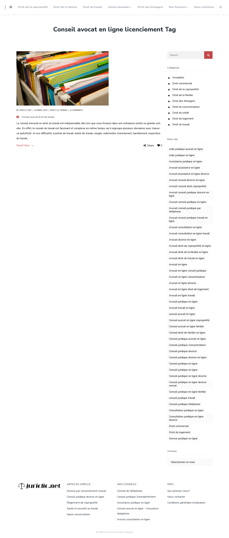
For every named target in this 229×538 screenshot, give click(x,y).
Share (150, 145)
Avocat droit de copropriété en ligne (190, 246)
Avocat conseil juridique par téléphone (185, 209)
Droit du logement (183, 118)
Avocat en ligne (178, 264)
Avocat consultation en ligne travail (189, 233)
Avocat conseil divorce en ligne (187, 180)
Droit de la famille (182, 95)
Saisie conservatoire (78, 514)
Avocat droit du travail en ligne (186, 258)
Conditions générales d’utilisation (186, 503)
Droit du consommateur (186, 107)
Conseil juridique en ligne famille (187, 392)
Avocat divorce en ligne (182, 240)
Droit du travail (59, 110)
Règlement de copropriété (82, 503)
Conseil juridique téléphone (184, 404)
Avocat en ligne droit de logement (189, 289)
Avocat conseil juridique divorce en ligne (189, 194)
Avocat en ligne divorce (182, 283)
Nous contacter (176, 497)
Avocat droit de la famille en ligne (188, 252)
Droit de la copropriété (185, 89)
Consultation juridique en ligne (186, 410)
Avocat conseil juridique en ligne (187, 202)
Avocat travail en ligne (182, 308)
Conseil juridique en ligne (183, 363)
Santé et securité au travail (82, 508)
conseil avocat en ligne (182, 314)
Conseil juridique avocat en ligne (187, 339)
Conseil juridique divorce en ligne (188, 357)
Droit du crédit (180, 113)
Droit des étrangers (183, 101)
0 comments (76, 110)
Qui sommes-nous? (178, 491)
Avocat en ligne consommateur (187, 277)
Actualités (178, 77)
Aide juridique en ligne (182, 155)
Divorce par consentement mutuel (86, 491)
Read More (23, 145)
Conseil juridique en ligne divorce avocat (188, 383)
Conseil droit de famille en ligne (187, 332)
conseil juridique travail (182, 398)
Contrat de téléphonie (129, 491)
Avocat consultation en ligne (185, 227)
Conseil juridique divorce (183, 351)
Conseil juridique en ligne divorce (188, 376)
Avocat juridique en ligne (183, 302)
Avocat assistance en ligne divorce (189, 174)
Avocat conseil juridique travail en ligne (188, 219)
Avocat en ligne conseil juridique (187, 271)
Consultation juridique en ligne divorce (186, 418)
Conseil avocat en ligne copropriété (189, 320)
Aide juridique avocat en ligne (186, 149)
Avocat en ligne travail (182, 295)
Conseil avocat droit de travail (38, 117)
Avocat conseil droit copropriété (187, 186)
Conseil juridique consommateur (187, 345)
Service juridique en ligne (183, 438)
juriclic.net (25, 110)
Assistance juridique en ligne (185, 161)
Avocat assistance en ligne (184, 168)
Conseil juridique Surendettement (136, 497)
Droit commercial (182, 83)
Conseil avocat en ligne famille (186, 326)
